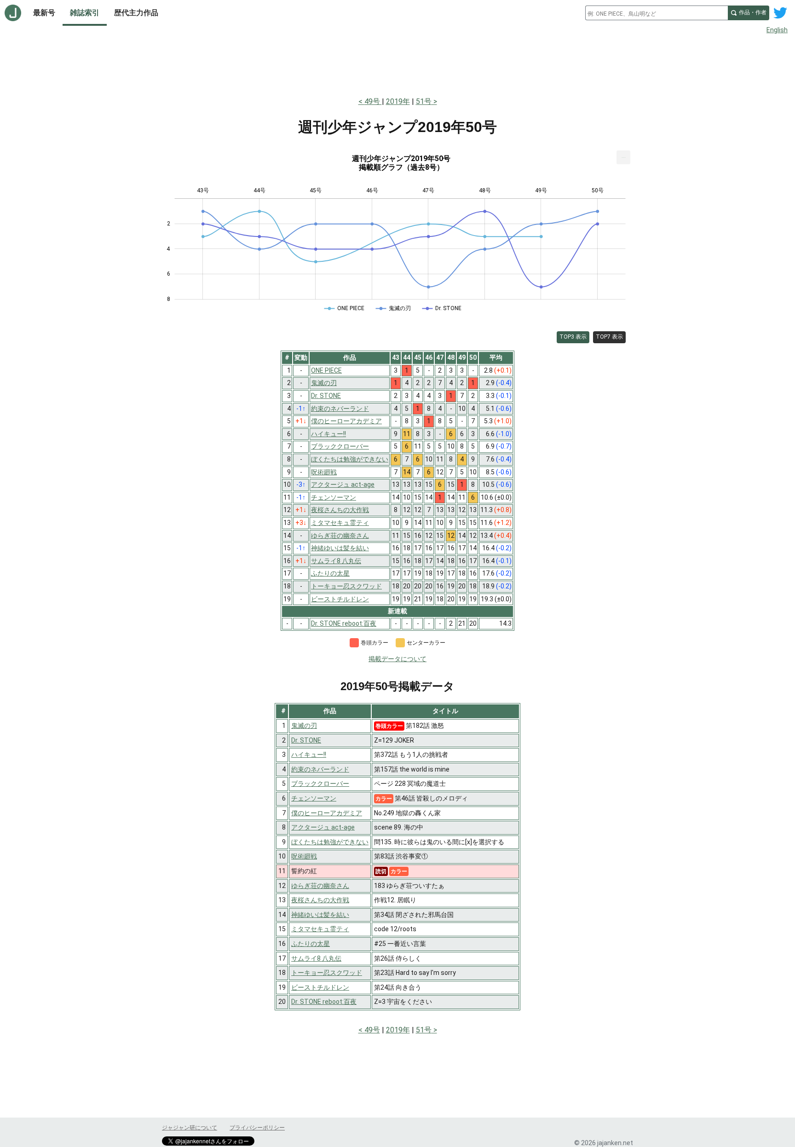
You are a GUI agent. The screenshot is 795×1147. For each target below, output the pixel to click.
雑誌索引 (84, 12)
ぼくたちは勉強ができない (330, 842)
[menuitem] (623, 157)
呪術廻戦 (304, 856)
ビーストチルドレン (320, 987)
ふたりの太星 (310, 943)
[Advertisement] (397, 63)
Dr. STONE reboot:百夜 (324, 1001)
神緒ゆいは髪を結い (320, 914)
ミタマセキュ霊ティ (320, 929)
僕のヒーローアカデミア (326, 813)
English (777, 30)
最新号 (44, 12)
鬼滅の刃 (304, 725)
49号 (373, 101)
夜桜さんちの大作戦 (320, 900)
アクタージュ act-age (323, 827)
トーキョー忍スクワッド (326, 972)
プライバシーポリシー (257, 1127)
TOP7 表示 (609, 337)
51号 (424, 101)
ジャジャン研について (189, 1127)
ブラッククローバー (320, 783)
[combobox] (656, 13)
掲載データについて (397, 659)
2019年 (398, 101)
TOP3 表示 (573, 337)
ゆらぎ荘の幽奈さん (320, 885)
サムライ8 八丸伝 (316, 958)
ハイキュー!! (308, 754)
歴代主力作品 (136, 12)
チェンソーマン (313, 798)
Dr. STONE (306, 740)
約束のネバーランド (320, 769)
